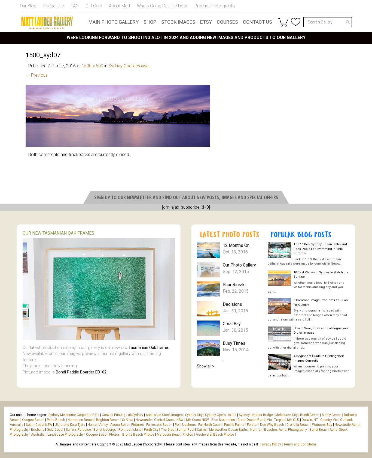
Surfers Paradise (78, 430)
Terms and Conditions (300, 444)
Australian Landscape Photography (57, 434)
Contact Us (257, 22)
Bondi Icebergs (104, 430)
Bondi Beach (309, 415)
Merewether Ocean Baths (228, 430)
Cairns (202, 430)
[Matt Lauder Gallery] (47, 22)
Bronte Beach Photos (138, 434)
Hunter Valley (98, 425)
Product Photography (215, 5)
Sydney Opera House (128, 65)
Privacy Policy (270, 444)
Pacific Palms (234, 425)
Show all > (205, 366)
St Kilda (127, 420)
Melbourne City (286, 415)
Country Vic (329, 420)
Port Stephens (185, 425)
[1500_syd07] (118, 145)
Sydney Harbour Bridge (256, 415)
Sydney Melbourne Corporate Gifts (74, 415)
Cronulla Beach (298, 425)
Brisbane (37, 430)
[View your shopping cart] (283, 22)
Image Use (53, 5)
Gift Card (94, 5)
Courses (227, 22)
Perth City (151, 430)
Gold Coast (55, 430)
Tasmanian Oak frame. (149, 347)
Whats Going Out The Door (162, 5)
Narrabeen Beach (81, 420)
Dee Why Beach (272, 425)
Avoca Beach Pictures (127, 425)
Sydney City (194, 415)
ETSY (206, 22)
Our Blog (28, 5)
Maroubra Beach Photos (175, 434)
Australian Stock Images (164, 415)
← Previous (37, 75)
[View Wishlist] (295, 22)
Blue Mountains (223, 420)
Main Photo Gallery (114, 22)
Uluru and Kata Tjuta (70, 425)
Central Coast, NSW (169, 420)
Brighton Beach (108, 420)
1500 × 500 (92, 65)
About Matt (119, 5)
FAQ (75, 5)
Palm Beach (56, 420)
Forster (252, 425)
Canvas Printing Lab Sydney (122, 415)
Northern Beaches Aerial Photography (278, 430)
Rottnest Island (130, 430)
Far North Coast (210, 425)
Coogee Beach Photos (103, 434)
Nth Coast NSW (197, 420)
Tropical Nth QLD (286, 420)
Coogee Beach (33, 420)
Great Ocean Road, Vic (254, 420)
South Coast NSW (39, 425)
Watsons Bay (322, 425)
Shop (150, 22)
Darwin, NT (310, 420)
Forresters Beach (159, 425)
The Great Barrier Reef (177, 430)
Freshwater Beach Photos (215, 434)
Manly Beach (331, 415)
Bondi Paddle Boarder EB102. (81, 372)
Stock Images (178, 22)
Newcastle (144, 420)
